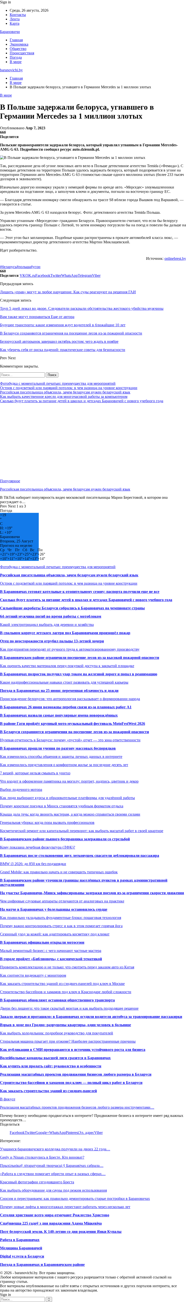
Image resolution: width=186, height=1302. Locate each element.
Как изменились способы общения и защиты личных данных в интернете (61, 756)
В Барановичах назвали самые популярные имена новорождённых (59, 715)
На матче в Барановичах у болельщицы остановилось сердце (53, 909)
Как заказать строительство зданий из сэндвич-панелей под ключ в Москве (62, 984)
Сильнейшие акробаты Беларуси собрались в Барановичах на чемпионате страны (72, 608)
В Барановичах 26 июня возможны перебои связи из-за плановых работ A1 (66, 707)
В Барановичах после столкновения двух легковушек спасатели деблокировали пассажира (79, 855)
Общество (18, 49)
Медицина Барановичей (21, 1248)
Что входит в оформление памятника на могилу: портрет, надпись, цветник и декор (69, 781)
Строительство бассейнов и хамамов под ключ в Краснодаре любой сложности (65, 992)
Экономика (19, 44)
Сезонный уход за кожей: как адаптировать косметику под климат (54, 934)
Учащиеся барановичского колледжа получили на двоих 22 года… (55, 1149)
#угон (35, 267)
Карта (14, 23)
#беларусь (8, 267)
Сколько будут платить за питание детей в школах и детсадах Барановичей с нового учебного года (81, 401)
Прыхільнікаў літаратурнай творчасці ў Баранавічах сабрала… (51, 1165)
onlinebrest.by (175, 258)
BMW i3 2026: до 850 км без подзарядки (33, 864)
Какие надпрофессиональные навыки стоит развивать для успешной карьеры (64, 682)
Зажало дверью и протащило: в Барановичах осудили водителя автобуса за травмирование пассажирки (91, 1017)
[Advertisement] (93, 441)
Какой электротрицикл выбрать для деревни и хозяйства (47, 624)
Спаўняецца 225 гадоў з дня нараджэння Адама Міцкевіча (51, 1223)
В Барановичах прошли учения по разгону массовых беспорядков (58, 748)
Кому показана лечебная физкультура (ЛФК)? (37, 847)
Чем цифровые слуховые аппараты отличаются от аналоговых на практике (62, 901)
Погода (16, 57)
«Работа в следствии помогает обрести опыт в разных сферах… (53, 1174)
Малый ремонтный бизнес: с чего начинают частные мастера (50, 951)
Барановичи (10, 32)
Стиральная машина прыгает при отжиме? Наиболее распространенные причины (68, 1041)
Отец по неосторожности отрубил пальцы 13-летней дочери (52, 641)
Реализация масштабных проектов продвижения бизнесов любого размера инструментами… (77, 1107)
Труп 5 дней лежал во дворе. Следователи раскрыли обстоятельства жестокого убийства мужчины (81, 308)
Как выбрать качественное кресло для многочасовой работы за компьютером (63, 396)
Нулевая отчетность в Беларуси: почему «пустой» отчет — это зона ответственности (70, 740)
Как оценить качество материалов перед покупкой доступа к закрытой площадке (67, 666)
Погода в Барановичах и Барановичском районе (42, 1264)
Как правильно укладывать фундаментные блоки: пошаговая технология (60, 918)
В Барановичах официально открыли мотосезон (42, 942)
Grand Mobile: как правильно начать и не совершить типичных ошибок (59, 872)
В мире (16, 62)
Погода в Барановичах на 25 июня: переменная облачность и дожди (59, 690)
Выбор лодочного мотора (21, 789)
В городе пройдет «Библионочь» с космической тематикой (51, 959)
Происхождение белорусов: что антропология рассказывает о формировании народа (70, 699)
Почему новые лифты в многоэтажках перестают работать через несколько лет (65, 1207)
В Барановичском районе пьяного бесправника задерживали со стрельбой (65, 839)
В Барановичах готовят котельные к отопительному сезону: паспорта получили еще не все (79, 592)
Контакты (18, 15)
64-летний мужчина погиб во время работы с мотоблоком (50, 616)
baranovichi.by (11, 70)
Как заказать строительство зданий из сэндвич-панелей (48, 1091)
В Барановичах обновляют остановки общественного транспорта (57, 1000)
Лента (15, 19)
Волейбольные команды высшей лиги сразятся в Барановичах (55, 1058)
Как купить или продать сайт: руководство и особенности (50, 1066)
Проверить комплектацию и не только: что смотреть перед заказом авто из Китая (67, 967)
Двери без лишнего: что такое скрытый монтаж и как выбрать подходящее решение (69, 1008)
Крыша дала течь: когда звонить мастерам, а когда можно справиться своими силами (70, 814)
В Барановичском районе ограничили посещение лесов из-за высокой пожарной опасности (79, 657)
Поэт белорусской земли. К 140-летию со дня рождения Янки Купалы (61, 1231)
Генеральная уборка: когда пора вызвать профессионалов (47, 822)
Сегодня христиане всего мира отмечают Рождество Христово (54, 1215)
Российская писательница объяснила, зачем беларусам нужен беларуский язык (65, 392)
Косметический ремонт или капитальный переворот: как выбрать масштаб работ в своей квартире (81, 831)
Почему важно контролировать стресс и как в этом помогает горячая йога (61, 926)
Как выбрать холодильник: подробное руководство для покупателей (56, 1033)
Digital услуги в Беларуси (22, 1256)
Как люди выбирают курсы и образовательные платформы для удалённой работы (67, 798)
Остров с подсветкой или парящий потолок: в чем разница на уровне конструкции (68, 388)
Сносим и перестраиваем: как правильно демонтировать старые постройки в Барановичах (75, 1198)
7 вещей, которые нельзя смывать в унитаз (35, 773)
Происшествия (22, 53)
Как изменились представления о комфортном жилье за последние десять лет (64, 765)
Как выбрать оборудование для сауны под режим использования (53, 1190)
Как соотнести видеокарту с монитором (33, 975)
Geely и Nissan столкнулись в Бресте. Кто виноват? (42, 1157)
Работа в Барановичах (19, 1240)
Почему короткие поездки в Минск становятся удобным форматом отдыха (61, 806)
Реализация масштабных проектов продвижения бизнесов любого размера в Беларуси (75, 1074)
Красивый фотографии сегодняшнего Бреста (37, 1182)
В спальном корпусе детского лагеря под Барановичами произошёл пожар (65, 633)
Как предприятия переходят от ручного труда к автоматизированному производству (70, 649)
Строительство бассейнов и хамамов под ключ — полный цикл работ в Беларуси (71, 1083)
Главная (16, 40)
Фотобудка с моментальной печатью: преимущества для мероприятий (58, 383)
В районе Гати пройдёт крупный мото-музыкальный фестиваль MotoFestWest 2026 (72, 723)
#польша (23, 267)
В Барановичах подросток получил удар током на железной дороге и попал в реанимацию (78, 674)
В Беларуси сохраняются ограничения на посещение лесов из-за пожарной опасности (74, 732)
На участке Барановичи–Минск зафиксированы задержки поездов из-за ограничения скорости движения (92, 893)
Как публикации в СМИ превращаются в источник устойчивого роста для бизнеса (72, 1050)
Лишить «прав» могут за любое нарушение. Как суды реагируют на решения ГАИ (68, 292)
